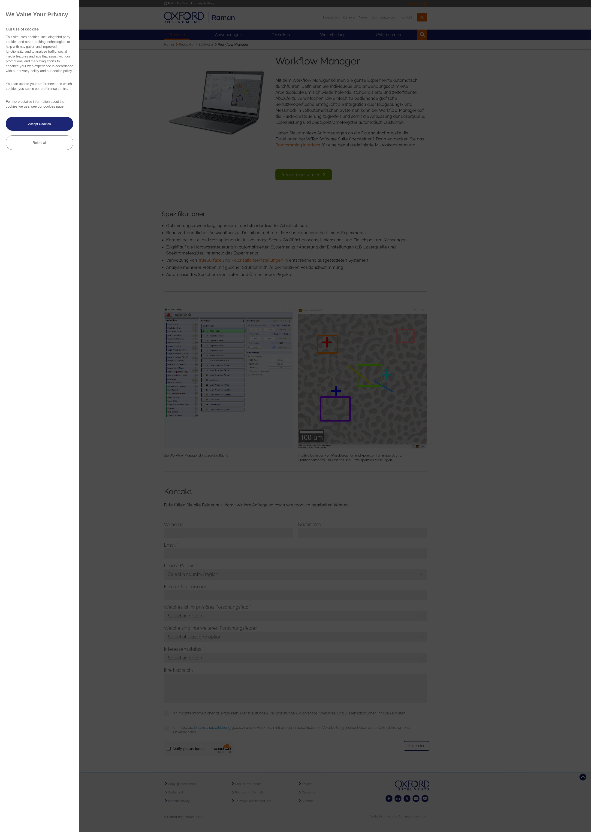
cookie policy (62, 71)
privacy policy (28, 71)
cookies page (53, 106)
